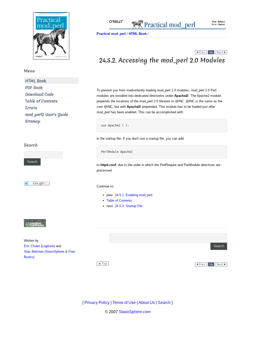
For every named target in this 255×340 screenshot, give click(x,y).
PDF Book (34, 87)
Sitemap (32, 121)
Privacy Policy (97, 302)
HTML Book (35, 81)
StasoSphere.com (134, 312)
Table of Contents (119, 200)
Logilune (48, 246)
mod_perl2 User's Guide (46, 114)
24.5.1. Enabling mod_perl (133, 195)
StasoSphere (55, 251)
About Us (146, 302)
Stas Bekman (34, 251)
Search (164, 302)
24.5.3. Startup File (128, 206)
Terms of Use (124, 302)
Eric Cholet (32, 246)
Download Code (39, 94)
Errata (31, 108)
